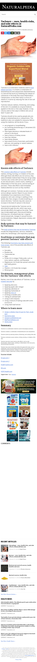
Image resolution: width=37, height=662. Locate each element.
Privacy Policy (18, 659)
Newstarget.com (10, 605)
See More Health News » (8, 641)
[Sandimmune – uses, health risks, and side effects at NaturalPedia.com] (4, 588)
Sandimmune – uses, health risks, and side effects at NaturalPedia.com (21, 586)
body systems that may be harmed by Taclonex (19, 230)
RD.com (3, 368)
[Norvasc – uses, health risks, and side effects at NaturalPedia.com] (4, 558)
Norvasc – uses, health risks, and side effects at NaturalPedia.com (20, 556)
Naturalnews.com (11, 613)
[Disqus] (18, 468)
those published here (29, 655)
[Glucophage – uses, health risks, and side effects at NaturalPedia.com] (4, 548)
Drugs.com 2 (5, 361)
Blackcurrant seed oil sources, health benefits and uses (20, 566)
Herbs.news (8, 322)
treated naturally (6, 281)
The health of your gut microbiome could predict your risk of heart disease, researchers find (18, 618)
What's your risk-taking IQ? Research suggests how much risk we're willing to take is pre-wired (18, 634)
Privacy (3, 648)
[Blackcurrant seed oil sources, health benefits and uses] (4, 568)
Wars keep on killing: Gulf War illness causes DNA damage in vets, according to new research (18, 610)
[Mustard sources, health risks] (4, 578)
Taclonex (13, 374)
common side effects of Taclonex (15, 172)
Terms (7, 648)
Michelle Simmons (27, 29)
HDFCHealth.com (6, 371)
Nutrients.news (9, 316)
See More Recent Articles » (8, 594)
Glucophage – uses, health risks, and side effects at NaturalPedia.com (21, 546)
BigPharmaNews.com (11, 320)
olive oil (13, 293)
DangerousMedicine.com (12, 318)
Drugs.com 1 (5, 358)
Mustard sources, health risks (18, 575)
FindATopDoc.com (7, 365)
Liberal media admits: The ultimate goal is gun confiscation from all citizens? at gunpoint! (18, 602)
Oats (6, 266)
